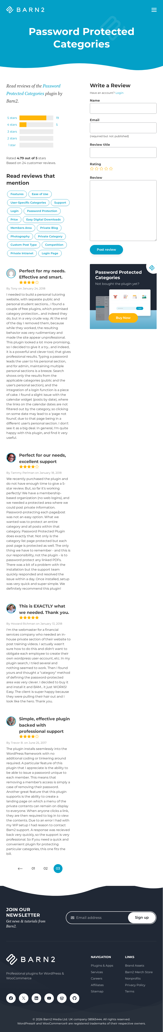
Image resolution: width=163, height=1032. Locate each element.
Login (15, 211)
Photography (20, 236)
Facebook (11, 998)
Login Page (50, 253)
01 (33, 868)
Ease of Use (40, 194)
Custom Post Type (24, 245)
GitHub (74, 998)
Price (14, 219)
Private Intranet (22, 253)
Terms (129, 991)
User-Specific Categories (28, 202)
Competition (54, 245)
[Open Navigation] (154, 10)
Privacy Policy (135, 985)
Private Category (50, 236)
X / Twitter (23, 998)
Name (95, 100)
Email (94, 120)
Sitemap (97, 991)
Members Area (21, 228)
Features (17, 194)
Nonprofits (133, 978)
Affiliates (97, 985)
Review (96, 178)
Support (60, 202)
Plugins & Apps (102, 965)
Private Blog (49, 228)
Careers (96, 978)
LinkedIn (36, 998)
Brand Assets (134, 965)
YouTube (49, 998)
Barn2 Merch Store (139, 972)
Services (97, 972)
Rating (95, 164)
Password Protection (42, 211)
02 (46, 868)
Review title (100, 145)
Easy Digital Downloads (43, 219)
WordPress (62, 998)
